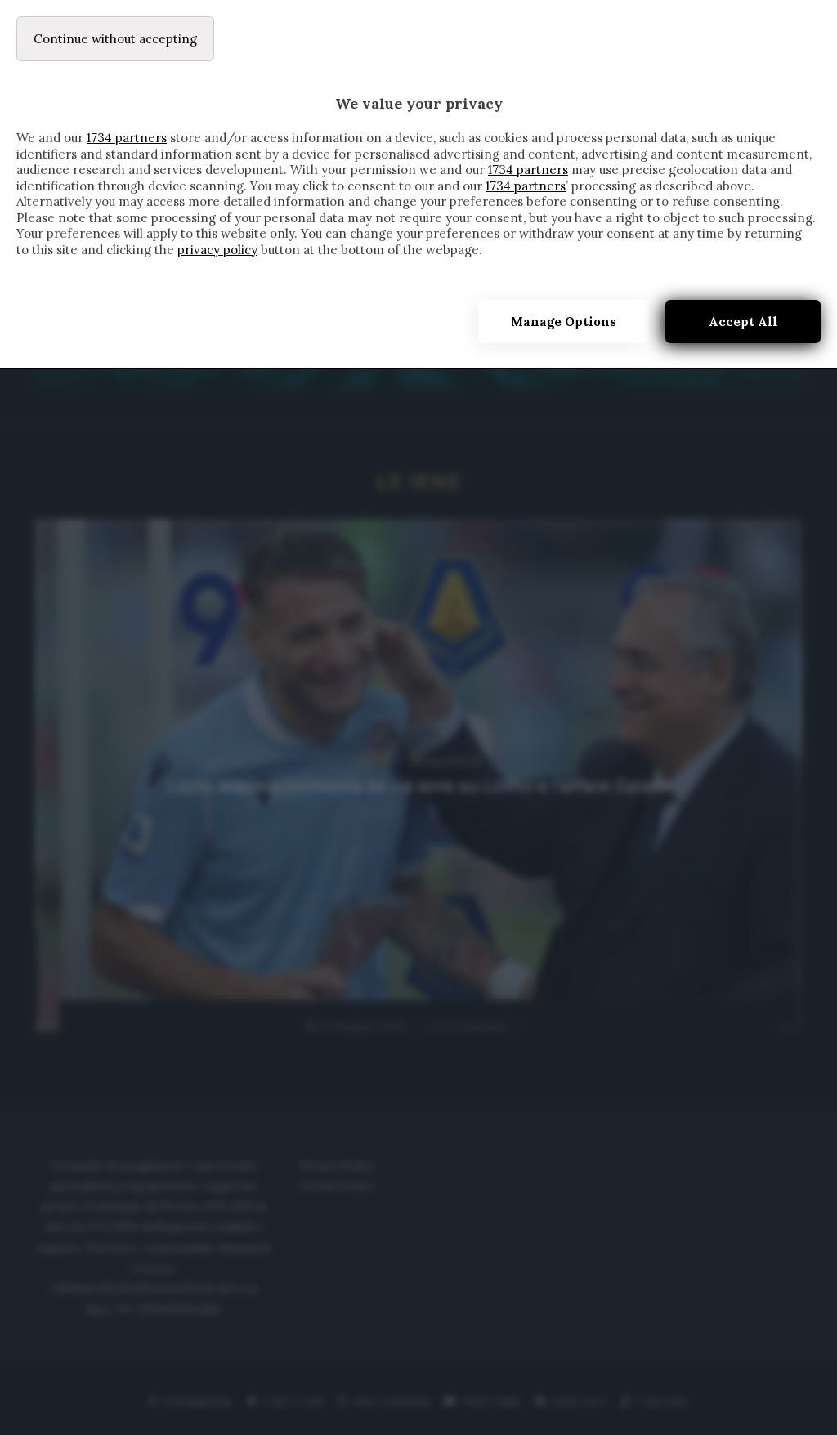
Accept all (743, 321)
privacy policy (217, 249)
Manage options (563, 321)
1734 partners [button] (127, 137)
